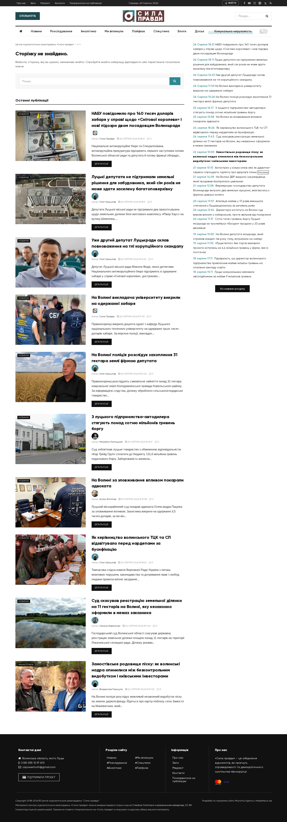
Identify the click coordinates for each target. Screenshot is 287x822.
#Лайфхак (141, 767)
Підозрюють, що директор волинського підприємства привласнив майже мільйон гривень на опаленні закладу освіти (229, 263)
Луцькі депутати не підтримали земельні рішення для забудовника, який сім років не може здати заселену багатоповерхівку (136, 182)
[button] (232, 288)
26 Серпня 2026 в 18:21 (132, 138)
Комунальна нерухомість (233, 31)
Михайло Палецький (111, 441)
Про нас (21, 3)
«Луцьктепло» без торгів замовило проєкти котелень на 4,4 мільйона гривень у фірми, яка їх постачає (230, 248)
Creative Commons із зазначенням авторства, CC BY (162, 805)
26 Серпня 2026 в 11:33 (131, 316)
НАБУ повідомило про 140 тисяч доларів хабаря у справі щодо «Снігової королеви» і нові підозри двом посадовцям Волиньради (137, 119)
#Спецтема (142, 762)
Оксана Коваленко (109, 625)
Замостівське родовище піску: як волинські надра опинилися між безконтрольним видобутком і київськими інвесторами (136, 670)
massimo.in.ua (264, 800)
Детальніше (102, 164)
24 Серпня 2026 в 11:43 (138, 625)
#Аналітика (26, 664)
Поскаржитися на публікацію (86, 3)
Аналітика (88, 31)
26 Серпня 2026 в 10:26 (133, 373)
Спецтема (161, 31)
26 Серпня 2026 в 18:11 (132, 201)
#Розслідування (117, 762)
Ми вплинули (114, 31)
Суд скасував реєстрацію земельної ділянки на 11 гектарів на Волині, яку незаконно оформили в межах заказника (137, 606)
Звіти (33, 3)
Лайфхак (138, 31)
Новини (36, 31)
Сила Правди (107, 138)
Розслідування (61, 31)
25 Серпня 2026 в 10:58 (133, 499)
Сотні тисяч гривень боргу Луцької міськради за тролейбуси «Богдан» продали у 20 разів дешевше (229, 223)
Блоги (182, 31)
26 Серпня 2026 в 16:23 (133, 259)
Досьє (199, 31)
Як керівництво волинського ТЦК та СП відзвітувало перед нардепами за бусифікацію (131, 543)
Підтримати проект (41, 777)
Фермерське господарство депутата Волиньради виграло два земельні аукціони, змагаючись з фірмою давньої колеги (231, 190)
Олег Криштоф (107, 201)
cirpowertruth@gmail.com (39, 767)
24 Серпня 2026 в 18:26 (133, 562)
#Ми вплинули (144, 757)
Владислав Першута (111, 689)
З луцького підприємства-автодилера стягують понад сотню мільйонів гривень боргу (133, 422)
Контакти (60, 3)
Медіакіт (45, 3)
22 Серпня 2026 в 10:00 (140, 689)
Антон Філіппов (107, 499)
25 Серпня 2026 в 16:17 (139, 441)
